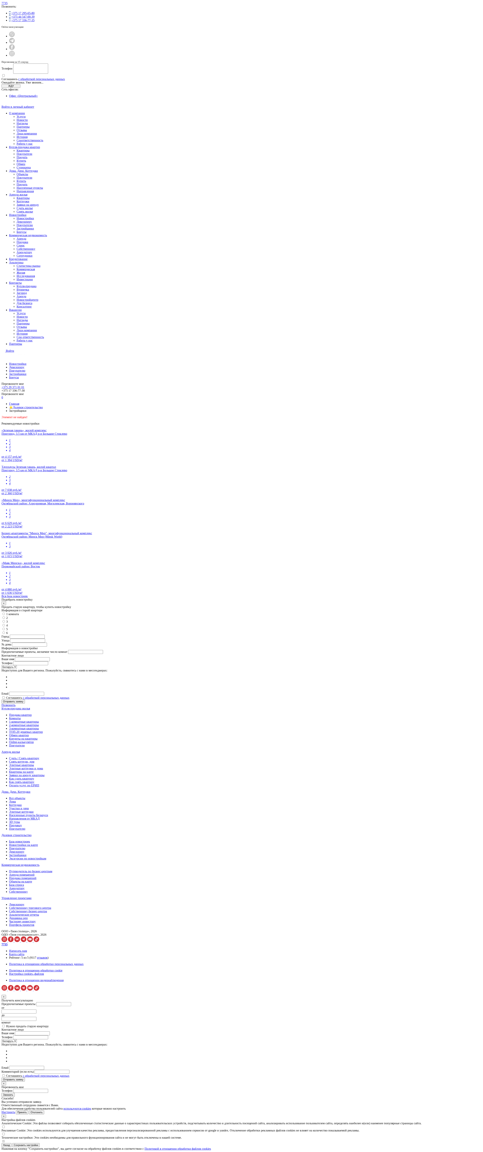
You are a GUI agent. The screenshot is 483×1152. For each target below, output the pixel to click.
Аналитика (16, 262)
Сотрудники (24, 255)
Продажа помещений (22, 878)
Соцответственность (30, 140)
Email (5, 693)
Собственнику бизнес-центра (28, 911)
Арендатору (24, 252)
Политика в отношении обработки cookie (35, 970)
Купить (21, 160)
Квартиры (23, 150)
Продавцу (15, 825)
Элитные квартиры (21, 765)
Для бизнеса (24, 303)
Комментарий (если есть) (18, 1071)
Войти (10, 350)
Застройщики (25, 228)
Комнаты (15, 718)
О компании (17, 113)
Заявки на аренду (28, 204)
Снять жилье (25, 211)
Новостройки (17, 215)
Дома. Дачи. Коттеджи (23, 170)
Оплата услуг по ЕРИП (24, 785)
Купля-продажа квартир (24, 147)
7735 (5, 3)
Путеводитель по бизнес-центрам (30, 871)
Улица (5, 640)
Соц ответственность (30, 337)
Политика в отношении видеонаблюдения (36, 980)
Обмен (21, 164)
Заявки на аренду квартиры (27, 775)
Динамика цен (18, 918)
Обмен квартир (19, 735)
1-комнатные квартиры (24, 721)
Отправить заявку (13, 701)
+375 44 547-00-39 (23, 16)
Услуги (21, 116)
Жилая (21, 272)
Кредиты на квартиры (23, 738)
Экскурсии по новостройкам (27, 858)
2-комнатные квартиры (24, 725)
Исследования (26, 276)
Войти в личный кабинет (18, 106)
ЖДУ (11, 86)
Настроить (8, 1112)
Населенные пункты (30, 187)
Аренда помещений (22, 874)
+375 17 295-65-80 (23, 13)
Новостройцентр (27, 299)
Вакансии (15, 310)
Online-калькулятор (21, 742)
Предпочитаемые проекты (18, 1004)
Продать (22, 157)
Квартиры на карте (21, 771)
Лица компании (27, 133)
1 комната (12, 614)
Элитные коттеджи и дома (26, 768)
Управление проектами (17, 898)
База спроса (16, 884)
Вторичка (23, 289)
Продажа (22, 242)
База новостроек (19, 841)
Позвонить (8, 705)
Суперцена (24, 167)
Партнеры (23, 126)
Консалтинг (24, 306)
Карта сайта (16, 954)
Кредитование (18, 259)
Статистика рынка (28, 265)
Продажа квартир (20, 714)
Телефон (7, 68)
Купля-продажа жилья (16, 708)
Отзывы (22, 130)
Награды (22, 123)
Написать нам (18, 950)
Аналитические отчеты (24, 914)
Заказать (8, 1094)
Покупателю (25, 225)
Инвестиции (25, 279)
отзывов (42, 957)
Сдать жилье (25, 208)
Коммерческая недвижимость (28, 235)
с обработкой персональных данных (41, 79)
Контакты (15, 282)
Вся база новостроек (15, 596)
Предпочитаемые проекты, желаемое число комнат (35, 651)
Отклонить (37, 1112)
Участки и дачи (19, 808)
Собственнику (26, 248)
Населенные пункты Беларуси (28, 815)
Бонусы (21, 231)
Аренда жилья (18, 194)
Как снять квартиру (21, 782)
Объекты (22, 174)
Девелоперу (24, 221)
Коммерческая (26, 269)
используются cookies (77, 1108)
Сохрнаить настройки (26, 1145)
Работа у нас (25, 143)
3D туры (14, 822)
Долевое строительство (17, 835)
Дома (12, 801)
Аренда (21, 238)
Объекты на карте (20, 881)
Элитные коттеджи (21, 811)
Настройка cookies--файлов (26, 973)
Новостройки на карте (23, 845)
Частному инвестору (22, 921)
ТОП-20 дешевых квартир (26, 731)
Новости (22, 120)
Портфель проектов (21, 924)
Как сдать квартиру (21, 778)
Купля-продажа (26, 286)
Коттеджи (23, 201)
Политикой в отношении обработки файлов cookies (178, 1148)
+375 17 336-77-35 (23, 20)
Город (5, 636)
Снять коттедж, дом (21, 761)
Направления (25, 191)
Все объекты (17, 798)
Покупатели (24, 153)
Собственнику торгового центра (30, 907)
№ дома (6, 644)
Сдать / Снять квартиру (24, 758)
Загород (22, 293)
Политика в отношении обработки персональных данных (46, 964)
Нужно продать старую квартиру (27, 1026)
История (22, 137)
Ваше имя (8, 659)
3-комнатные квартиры (24, 728)
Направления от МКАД (24, 818)
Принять (22, 1112)
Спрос (21, 245)
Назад (6, 1145)
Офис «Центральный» (23, 95)
